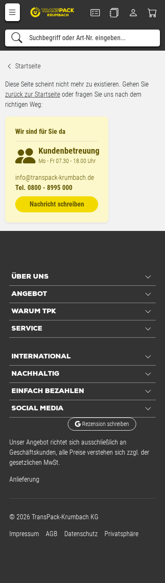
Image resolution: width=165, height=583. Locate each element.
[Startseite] (53, 11)
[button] (12, 12)
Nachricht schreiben (57, 204)
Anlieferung (24, 479)
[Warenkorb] (152, 13)
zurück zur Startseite (32, 94)
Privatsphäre (121, 534)
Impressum (24, 534)
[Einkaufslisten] (114, 13)
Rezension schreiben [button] (105, 423)
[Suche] (16, 38)
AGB (52, 534)
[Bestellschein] (95, 13)
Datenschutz (81, 534)
